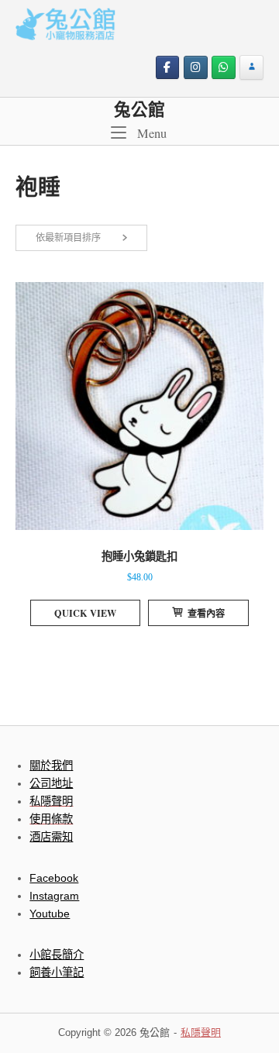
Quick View (85, 613)
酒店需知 (51, 837)
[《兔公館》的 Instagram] (196, 68)
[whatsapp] (224, 68)
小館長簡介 (56, 954)
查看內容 (206, 613)
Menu (150, 133)
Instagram (54, 896)
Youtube (49, 913)
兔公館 (139, 109)
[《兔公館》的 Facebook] (168, 68)
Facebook (53, 878)
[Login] (251, 68)
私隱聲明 (201, 1032)
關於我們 (51, 765)
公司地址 (51, 783)
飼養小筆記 (56, 972)
